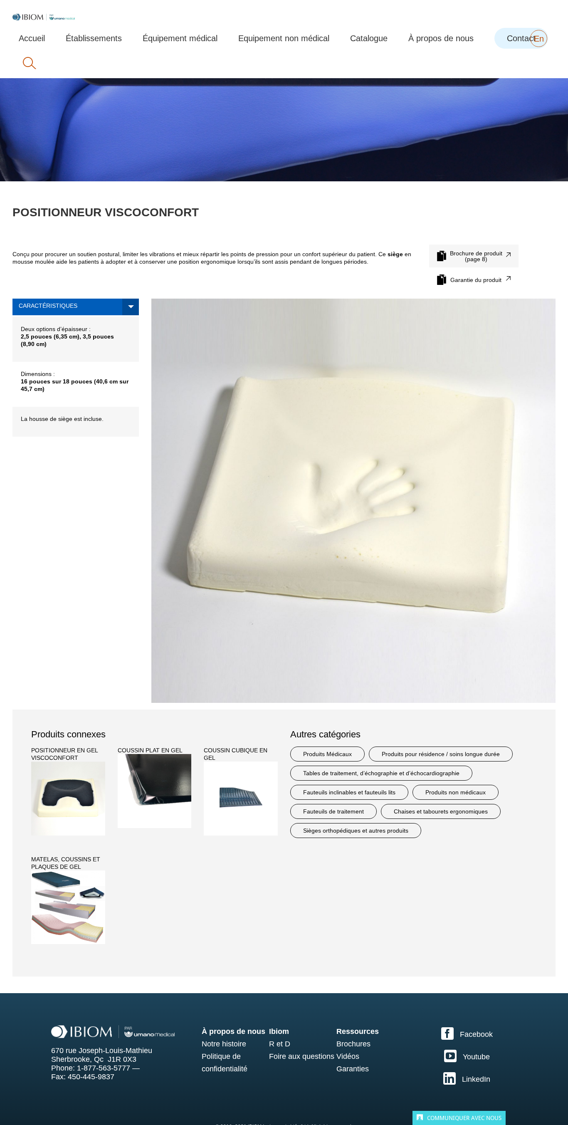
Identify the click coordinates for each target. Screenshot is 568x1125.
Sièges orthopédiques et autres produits (355, 830)
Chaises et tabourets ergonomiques (441, 811)
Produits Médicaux (327, 754)
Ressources (357, 1031)
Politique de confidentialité (224, 1062)
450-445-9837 (91, 1077)
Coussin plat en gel (150, 750)
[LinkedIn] (467, 1078)
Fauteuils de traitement (333, 811)
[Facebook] (467, 1033)
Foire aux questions (301, 1056)
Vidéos (347, 1056)
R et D (279, 1044)
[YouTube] (467, 1056)
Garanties (352, 1069)
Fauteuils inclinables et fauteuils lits (349, 792)
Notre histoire (224, 1044)
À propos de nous (233, 1031)
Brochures (353, 1044)
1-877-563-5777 (103, 1068)
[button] (29, 63)
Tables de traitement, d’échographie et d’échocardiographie (381, 773)
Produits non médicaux (455, 792)
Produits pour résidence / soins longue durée (441, 754)
